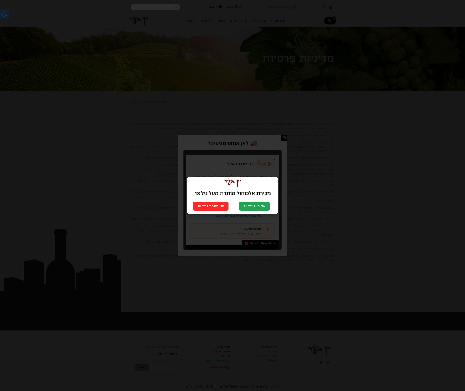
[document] (232, 195)
